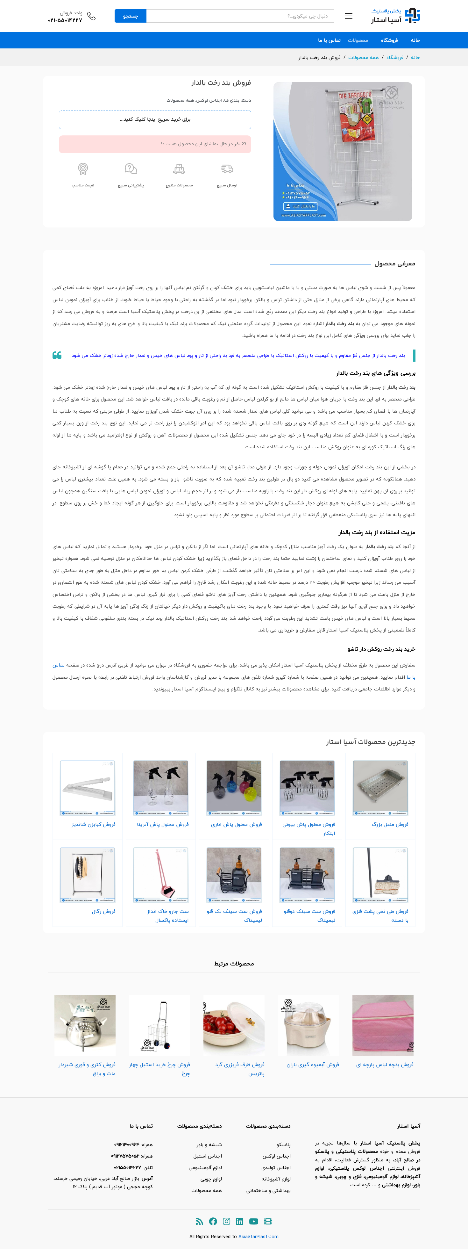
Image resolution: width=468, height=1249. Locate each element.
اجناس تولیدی (276, 1167)
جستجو (130, 16)
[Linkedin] (239, 1222)
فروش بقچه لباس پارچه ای (385, 1064)
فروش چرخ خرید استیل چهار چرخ (159, 1069)
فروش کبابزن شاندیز (94, 824)
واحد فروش (71, 13)
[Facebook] (213, 1222)
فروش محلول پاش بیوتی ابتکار (308, 829)
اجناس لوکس (209, 100)
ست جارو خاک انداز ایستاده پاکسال (168, 916)
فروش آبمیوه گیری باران (313, 1064)
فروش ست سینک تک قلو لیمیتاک (234, 916)
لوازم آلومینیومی (205, 1167)
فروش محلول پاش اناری (236, 824)
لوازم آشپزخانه (276, 1179)
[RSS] (199, 1222)
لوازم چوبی (211, 1179)
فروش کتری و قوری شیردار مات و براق (87, 1069)
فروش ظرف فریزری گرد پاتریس (240, 1069)
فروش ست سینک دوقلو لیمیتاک (309, 916)
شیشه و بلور (209, 1144)
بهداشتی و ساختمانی (268, 1190)
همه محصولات (180, 100)
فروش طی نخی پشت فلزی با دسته (380, 916)
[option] (383, 1029)
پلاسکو (284, 1144)
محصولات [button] (358, 40)
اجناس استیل (208, 1156)
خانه (415, 40)
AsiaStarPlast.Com (258, 1236)
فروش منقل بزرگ (390, 824)
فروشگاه (389, 40)
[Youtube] (253, 1222)
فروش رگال (104, 911)
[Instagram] (226, 1222)
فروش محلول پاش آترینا (163, 824)
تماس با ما (329, 40)
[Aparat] (268, 1222)
